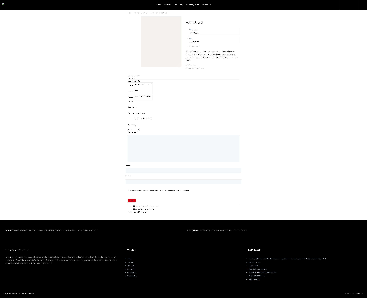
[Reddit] (201, 70)
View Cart (146, 206)
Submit (131, 200)
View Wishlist (149, 209)
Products (167, 5)
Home (158, 5)
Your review (133, 132)
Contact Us (206, 5)
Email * (128, 176)
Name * (128, 165)
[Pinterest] (192, 70)
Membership (178, 5)
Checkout (154, 206)
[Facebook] (187, 70)
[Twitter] (189, 70)
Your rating (132, 125)
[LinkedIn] (198, 70)
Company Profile (192, 5)
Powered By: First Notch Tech (354, 293)
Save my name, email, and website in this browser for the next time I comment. (159, 191)
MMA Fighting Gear (140, 13)
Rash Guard (153, 13)
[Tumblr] (195, 70)
